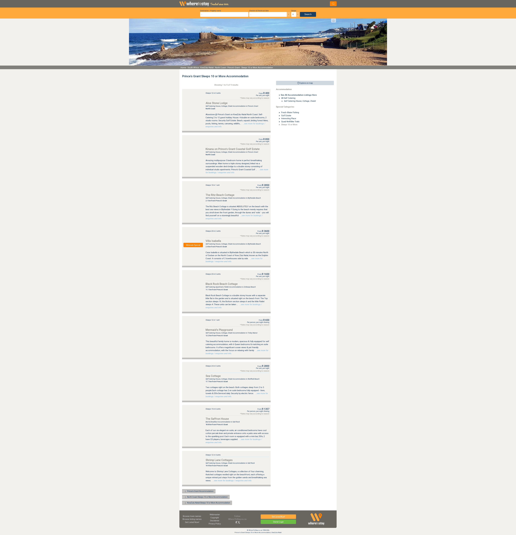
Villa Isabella (213, 241)
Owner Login (278, 522)
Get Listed (192, 522)
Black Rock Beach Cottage (222, 284)
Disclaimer (214, 520)
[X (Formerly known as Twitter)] (239, 522)
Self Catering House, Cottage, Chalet (299, 101)
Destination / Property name (210, 11)
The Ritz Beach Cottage (220, 195)
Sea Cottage (213, 376)
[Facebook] (236, 522)
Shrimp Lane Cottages (219, 460)
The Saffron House (217, 418)
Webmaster (215, 514)
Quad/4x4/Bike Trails (290, 121)
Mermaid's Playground (219, 329)
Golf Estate (286, 115)
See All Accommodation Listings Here (299, 95)
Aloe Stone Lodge (216, 103)
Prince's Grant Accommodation (200, 491)
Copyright (214, 517)
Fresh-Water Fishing (290, 112)
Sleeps (293, 11)
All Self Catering (288, 98)
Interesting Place (288, 118)
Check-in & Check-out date (259, 11)
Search (307, 14)
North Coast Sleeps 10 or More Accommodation (207, 497)
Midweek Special (193, 245)
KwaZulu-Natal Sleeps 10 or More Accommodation (208, 503)
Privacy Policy (215, 524)
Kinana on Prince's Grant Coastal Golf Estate (233, 149)
